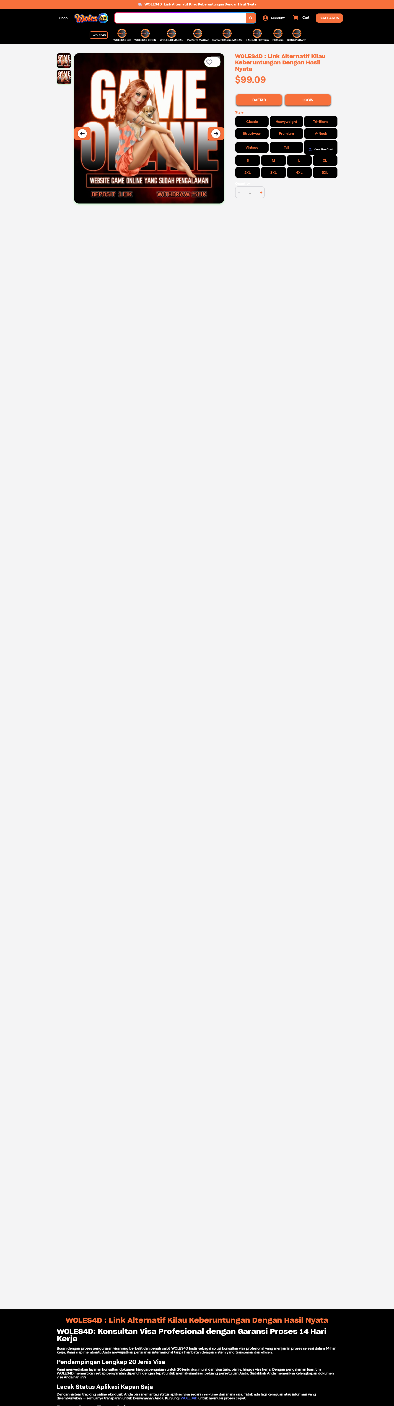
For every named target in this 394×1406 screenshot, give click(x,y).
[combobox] (180, 18)
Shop (63, 18)
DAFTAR (259, 100)
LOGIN (308, 100)
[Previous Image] (82, 133)
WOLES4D (189, 1398)
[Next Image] (216, 133)
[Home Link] (91, 18)
